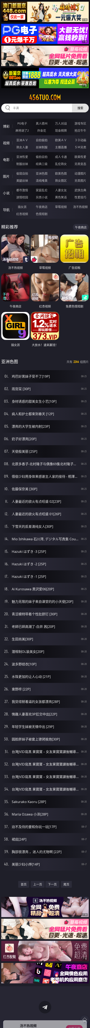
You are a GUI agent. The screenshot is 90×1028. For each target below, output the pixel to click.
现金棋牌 (61, 130)
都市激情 (22, 190)
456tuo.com (45, 97)
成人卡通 (61, 157)
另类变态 (80, 164)
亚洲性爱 (22, 157)
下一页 (52, 884)
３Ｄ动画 (80, 140)
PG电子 (22, 123)
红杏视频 (22, 214)
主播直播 (61, 147)
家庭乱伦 (42, 190)
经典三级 (42, 164)
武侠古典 (80, 190)
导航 (6, 209)
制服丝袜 (22, 164)
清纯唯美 (42, 180)
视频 (6, 143)
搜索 (80, 108)
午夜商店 (42, 207)
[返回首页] (84, 1019)
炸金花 (41, 130)
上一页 (37, 884)
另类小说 (42, 197)
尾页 (66, 884)
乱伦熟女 (61, 164)
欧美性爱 (80, 157)
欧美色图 (61, 173)
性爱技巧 (80, 197)
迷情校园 (22, 197)
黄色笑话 (61, 197)
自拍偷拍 (42, 140)
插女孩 (22, 207)
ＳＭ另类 (80, 147)
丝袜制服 (42, 147)
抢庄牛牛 (80, 130)
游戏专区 (80, 123)
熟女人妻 (22, 147)
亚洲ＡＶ (22, 140)
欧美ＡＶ (61, 140)
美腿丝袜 (22, 180)
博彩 (6, 126)
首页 (24, 884)
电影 (6, 159)
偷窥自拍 (22, 173)
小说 (6, 193)
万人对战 (61, 123)
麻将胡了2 (22, 130)
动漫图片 (80, 173)
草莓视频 (61, 207)
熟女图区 (61, 180)
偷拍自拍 (42, 157)
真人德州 (42, 123)
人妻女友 (61, 190)
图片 (6, 176)
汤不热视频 (80, 207)
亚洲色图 (42, 173)
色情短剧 (42, 214)
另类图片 (80, 180)
